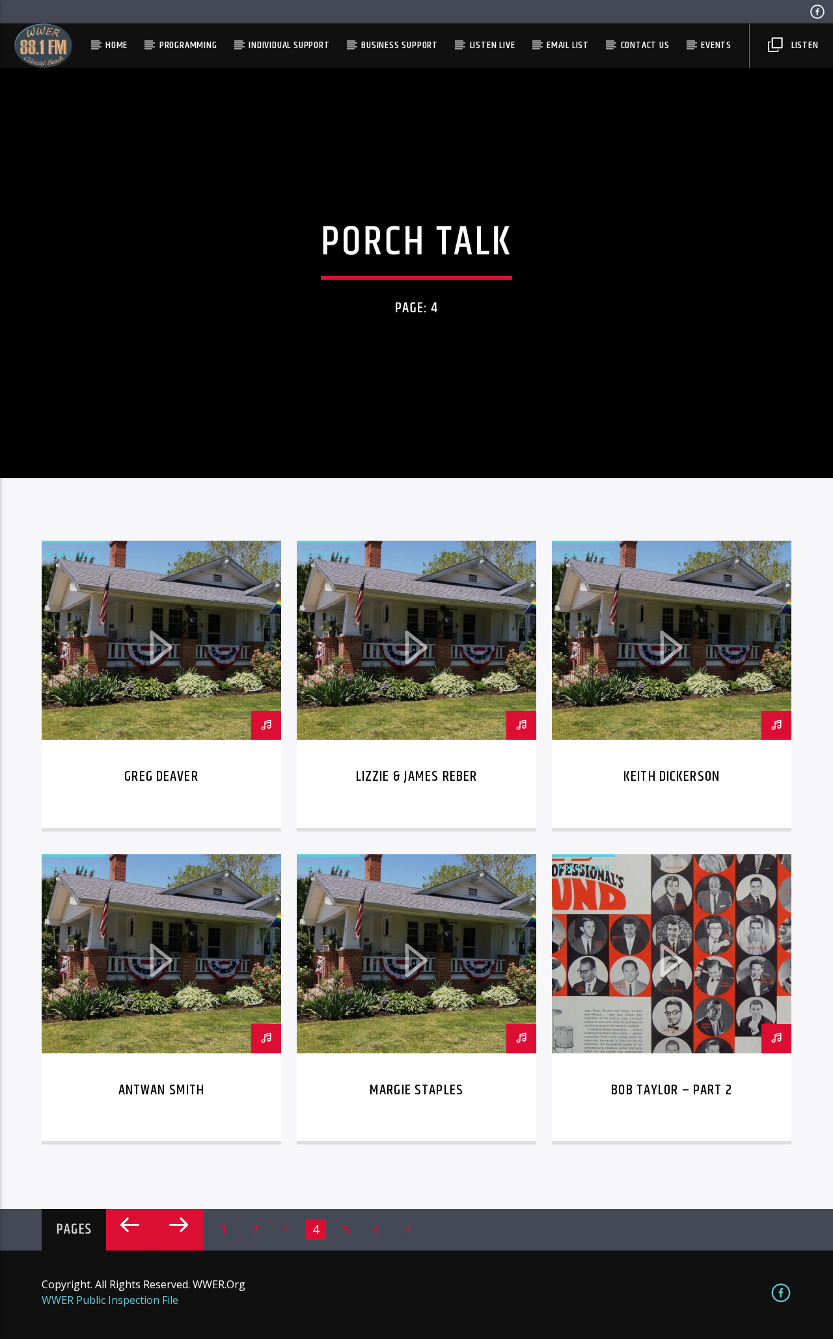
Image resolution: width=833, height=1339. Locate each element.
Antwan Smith (161, 1090)
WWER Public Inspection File (110, 1300)
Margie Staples (416, 1090)
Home (116, 45)
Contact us (645, 45)
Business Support (399, 45)
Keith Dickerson (671, 776)
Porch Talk (73, 554)
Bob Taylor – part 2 (671, 1090)
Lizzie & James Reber (417, 776)
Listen (804, 45)
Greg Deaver (161, 776)
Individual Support (289, 45)
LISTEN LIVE (492, 45)
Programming (188, 45)
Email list (568, 45)
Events (716, 45)
